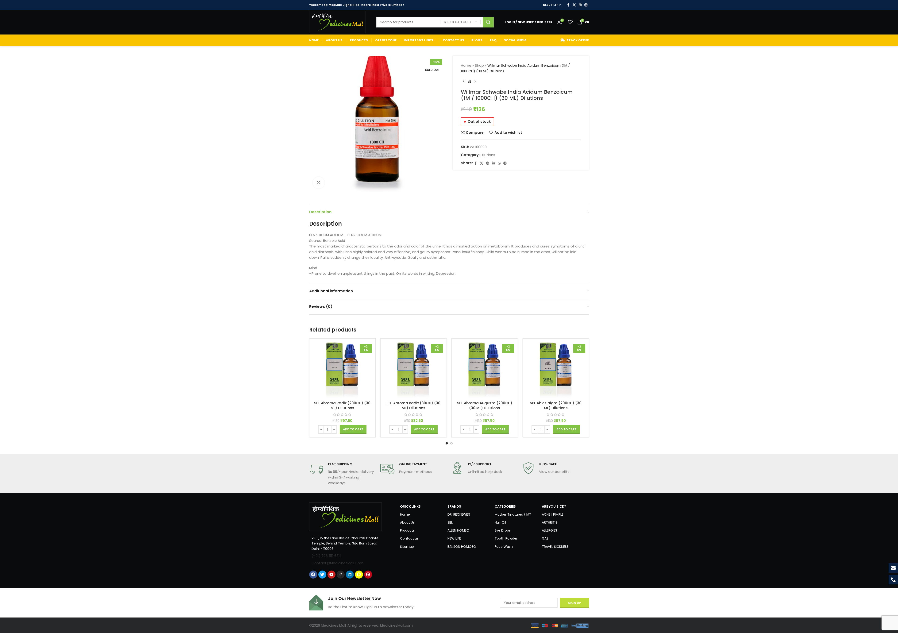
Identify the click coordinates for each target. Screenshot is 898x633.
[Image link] (345, 516)
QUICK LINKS (410, 506)
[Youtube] (331, 575)
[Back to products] (469, 81)
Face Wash (504, 546)
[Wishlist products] (570, 22)
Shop (479, 65)
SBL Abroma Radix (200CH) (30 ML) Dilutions (342, 405)
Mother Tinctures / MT (513, 514)
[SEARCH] (488, 22)
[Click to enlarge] (318, 183)
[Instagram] (341, 575)
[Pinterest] (368, 575)
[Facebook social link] (568, 5)
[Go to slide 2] (451, 443)
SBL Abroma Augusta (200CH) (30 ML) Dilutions (484, 405)
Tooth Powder (506, 538)
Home (466, 65)
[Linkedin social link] (493, 163)
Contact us (409, 538)
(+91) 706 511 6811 (326, 555)
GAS (545, 538)
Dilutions (488, 154)
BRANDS (454, 506)
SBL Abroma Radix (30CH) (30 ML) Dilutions (413, 405)
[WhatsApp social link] (499, 163)
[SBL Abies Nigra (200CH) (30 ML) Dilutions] (555, 370)
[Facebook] (313, 575)
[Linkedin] (350, 575)
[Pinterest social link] (586, 5)
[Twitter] (322, 575)
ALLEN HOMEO (458, 530)
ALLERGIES (549, 530)
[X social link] (574, 5)
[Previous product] (463, 81)
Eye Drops (503, 530)
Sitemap (407, 546)
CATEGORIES (505, 506)
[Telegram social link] (505, 163)
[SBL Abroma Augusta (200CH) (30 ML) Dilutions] (484, 370)
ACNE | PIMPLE (552, 514)
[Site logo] (337, 21)
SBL (450, 522)
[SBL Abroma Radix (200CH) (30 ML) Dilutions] (342, 370)
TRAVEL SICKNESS (555, 546)
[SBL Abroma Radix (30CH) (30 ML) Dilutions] (413, 370)
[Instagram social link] (580, 5)
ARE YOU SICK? (554, 506)
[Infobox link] (342, 474)
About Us (407, 522)
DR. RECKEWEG (458, 514)
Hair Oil (500, 522)
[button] (353, 429)
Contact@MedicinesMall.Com (337, 562)
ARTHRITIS (549, 522)
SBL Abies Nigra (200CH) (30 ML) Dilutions (556, 405)
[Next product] (475, 81)
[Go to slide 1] (447, 443)
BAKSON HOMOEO (461, 546)
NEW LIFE (454, 538)
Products (407, 530)
